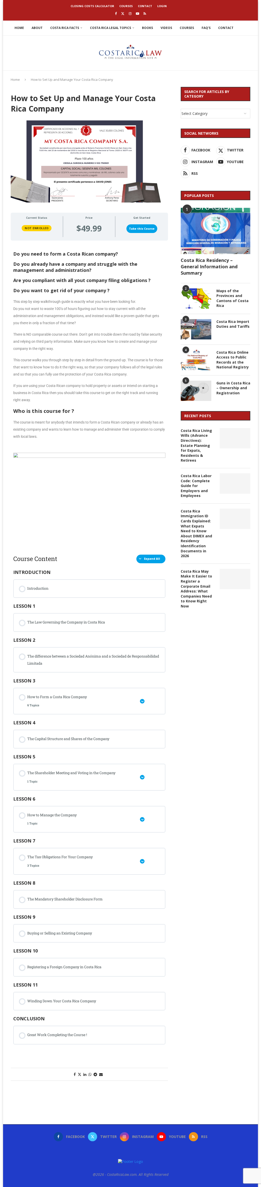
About (37, 28)
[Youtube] (137, 13)
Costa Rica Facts (64, 28)
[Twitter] (122, 13)
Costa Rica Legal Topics (110, 28)
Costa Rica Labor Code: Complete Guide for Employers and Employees (196, 485)
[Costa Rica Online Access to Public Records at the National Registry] (196, 360)
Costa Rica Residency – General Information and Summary (209, 266)
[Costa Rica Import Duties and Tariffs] (196, 329)
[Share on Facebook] (75, 1074)
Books (147, 28)
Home (19, 28)
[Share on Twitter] (79, 1074)
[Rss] (144, 13)
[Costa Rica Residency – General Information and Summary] (215, 231)
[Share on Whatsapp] (90, 1074)
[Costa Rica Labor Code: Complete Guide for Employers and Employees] (235, 483)
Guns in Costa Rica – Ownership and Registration (233, 388)
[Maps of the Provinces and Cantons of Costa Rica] (196, 298)
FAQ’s (206, 28)
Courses (126, 6)
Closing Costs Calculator (92, 6)
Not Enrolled (36, 228)
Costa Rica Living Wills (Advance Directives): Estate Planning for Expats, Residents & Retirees (196, 445)
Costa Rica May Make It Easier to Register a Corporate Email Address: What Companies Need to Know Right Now (196, 588)
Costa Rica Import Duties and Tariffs (233, 324)
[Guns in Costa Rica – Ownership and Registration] (196, 391)
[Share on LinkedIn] (84, 1074)
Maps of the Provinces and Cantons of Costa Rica (232, 298)
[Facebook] (116, 13)
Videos (166, 28)
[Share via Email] (101, 1074)
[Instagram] (130, 13)
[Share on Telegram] (95, 1074)
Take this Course (141, 228)
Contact (145, 6)
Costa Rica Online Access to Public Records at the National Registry (232, 360)
